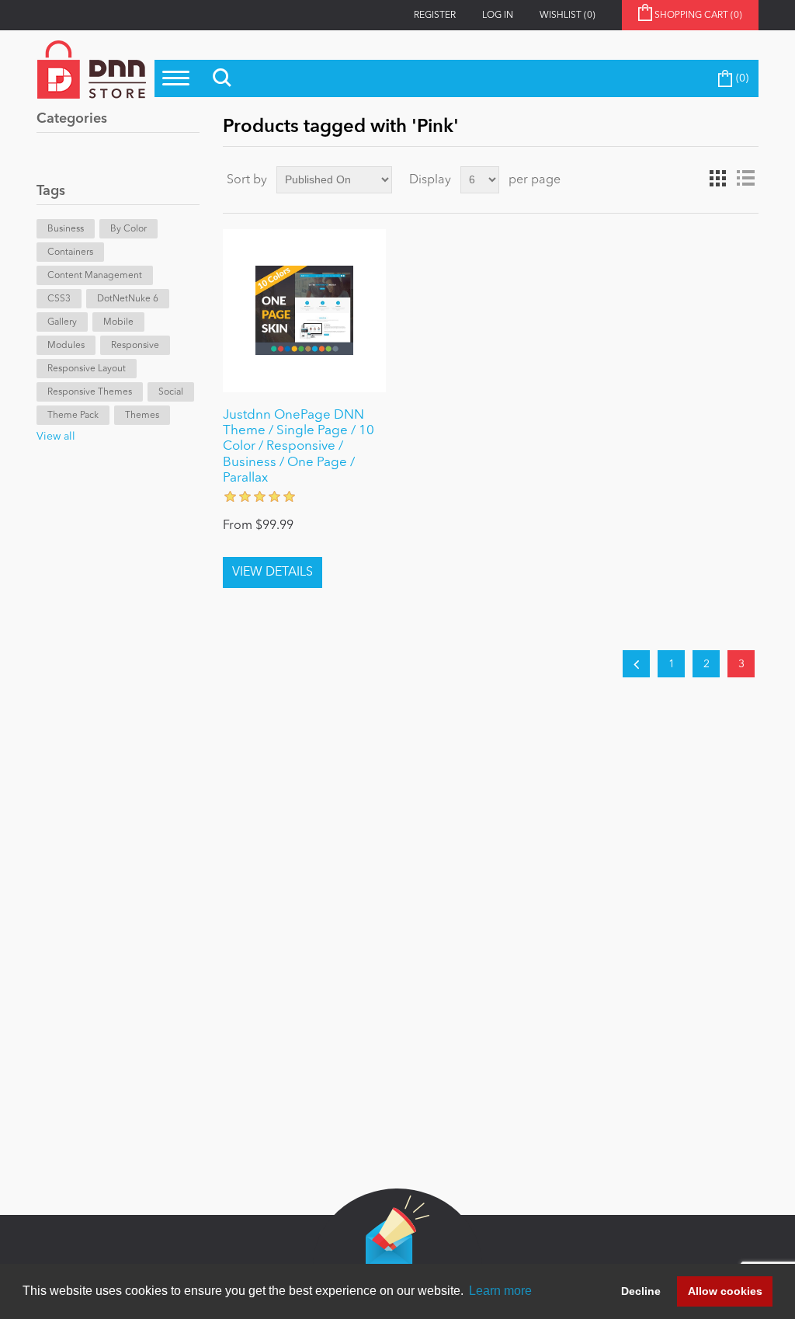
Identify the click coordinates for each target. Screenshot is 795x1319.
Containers (70, 252)
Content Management (94, 275)
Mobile (118, 322)
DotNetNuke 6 (127, 299)
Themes (142, 415)
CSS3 (59, 299)
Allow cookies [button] (725, 1291)
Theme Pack (73, 415)
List (745, 178)
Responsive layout (86, 369)
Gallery (62, 322)
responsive (135, 345)
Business (65, 229)
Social (170, 392)
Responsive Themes (89, 392)
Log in (497, 15)
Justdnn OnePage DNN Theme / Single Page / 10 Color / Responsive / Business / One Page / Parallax (298, 447)
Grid (717, 178)
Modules (66, 345)
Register (435, 15)
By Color (128, 229)
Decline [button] (641, 1291)
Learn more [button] (500, 1290)
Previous (636, 663)
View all (55, 436)
